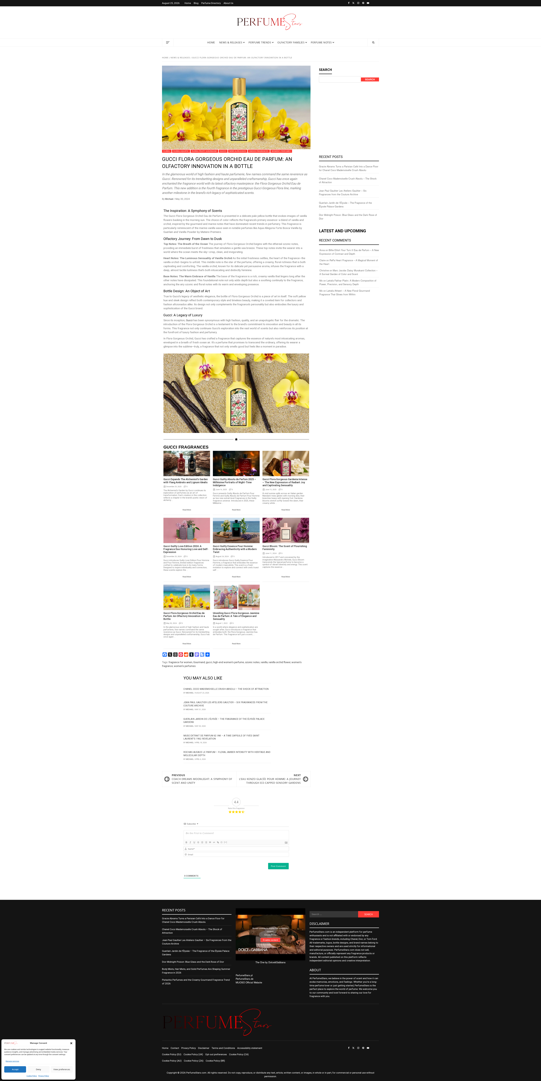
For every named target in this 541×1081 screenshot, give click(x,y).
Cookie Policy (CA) (239, 1054)
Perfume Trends (260, 42)
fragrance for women (180, 662)
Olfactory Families (290, 42)
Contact (175, 1048)
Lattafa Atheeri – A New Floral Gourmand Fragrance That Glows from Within (344, 292)
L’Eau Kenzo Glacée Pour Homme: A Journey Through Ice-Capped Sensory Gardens (270, 778)
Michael (169, 199)
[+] (225, 842)
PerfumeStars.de (244, 978)
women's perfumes (185, 666)
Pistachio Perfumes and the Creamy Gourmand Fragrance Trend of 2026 (196, 981)
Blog (196, 3)
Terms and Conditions (223, 1048)
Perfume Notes (321, 42)
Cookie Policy (31, 1076)
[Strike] (198, 842)
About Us (228, 3)
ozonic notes (252, 662)
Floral (166, 151)
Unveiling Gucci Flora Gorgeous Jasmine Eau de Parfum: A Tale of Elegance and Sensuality (236, 616)
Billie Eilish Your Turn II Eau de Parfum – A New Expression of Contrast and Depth (349, 251)
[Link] (218, 842)
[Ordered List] (202, 842)
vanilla (264, 662)
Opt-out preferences (216, 1054)
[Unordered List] (206, 842)
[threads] (371, 3)
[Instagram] (356, 3)
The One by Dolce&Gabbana (270, 962)
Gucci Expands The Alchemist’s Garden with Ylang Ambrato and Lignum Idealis (185, 481)
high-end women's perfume (228, 662)
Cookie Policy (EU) (171, 1054)
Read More (187, 510)
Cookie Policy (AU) (172, 1060)
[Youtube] (366, 3)
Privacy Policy (43, 1076)
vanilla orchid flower (280, 662)
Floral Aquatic (181, 151)
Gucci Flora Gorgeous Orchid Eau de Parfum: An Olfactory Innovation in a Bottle (184, 616)
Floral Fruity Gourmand (204, 151)
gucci (209, 662)
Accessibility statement (249, 1048)
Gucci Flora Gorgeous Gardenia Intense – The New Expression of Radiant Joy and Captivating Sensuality (284, 482)
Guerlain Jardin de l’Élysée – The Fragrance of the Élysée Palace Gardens (195, 953)
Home (188, 3)
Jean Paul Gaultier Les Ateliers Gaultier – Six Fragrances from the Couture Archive (343, 192)
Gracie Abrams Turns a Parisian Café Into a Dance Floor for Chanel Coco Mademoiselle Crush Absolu (348, 168)
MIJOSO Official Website (249, 982)
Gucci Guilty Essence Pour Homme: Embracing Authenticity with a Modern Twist (235, 549)
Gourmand (199, 662)
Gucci (223, 151)
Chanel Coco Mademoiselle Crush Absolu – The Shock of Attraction (226, 689)
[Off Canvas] (167, 42)
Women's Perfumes (281, 151)
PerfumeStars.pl (244, 975)
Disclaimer (203, 1048)
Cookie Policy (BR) (215, 1060)
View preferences (61, 1069)
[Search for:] (334, 914)
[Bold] (186, 842)
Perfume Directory (211, 3)
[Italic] (190, 842)
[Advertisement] (349, 106)
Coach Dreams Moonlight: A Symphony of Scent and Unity (202, 778)
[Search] (373, 42)
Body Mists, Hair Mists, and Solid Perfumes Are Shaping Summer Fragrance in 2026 (196, 971)
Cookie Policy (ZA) (193, 1060)
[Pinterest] (361, 3)
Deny (38, 1069)
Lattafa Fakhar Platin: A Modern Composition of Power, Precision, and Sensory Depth (347, 282)
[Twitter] (351, 3)
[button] (71, 1043)
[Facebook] (346, 3)
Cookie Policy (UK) (193, 1054)
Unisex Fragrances (259, 151)
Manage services (12, 1061)
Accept (15, 1069)
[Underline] (194, 842)
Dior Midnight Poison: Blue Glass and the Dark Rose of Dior (193, 961)
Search (370, 79)
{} (222, 842)
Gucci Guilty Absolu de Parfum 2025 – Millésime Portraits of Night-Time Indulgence (234, 482)
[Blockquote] (210, 842)
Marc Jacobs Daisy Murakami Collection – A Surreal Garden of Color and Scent (348, 272)
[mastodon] (376, 3)
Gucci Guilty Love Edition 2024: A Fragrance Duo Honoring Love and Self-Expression (185, 549)
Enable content (270, 940)
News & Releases (230, 42)
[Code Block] (214, 842)
